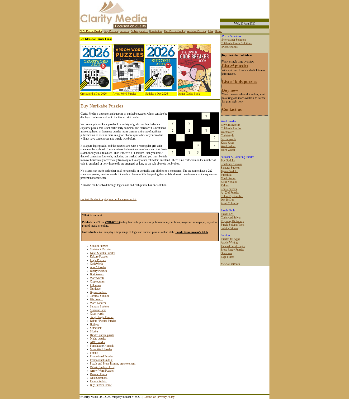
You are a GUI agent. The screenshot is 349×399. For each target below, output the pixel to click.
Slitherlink (96, 328)
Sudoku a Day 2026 (156, 93)
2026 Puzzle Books (91, 31)
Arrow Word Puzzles (124, 93)
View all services (230, 264)
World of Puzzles (196, 31)
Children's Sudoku (231, 164)
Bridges (94, 324)
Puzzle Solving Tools (233, 224)
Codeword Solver (231, 217)
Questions (226, 253)
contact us (112, 222)
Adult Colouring (230, 203)
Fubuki (94, 353)
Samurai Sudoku (99, 306)
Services (124, 31)
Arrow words (228, 139)
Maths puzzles (98, 338)
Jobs (210, 31)
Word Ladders (98, 303)
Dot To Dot (227, 199)
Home (218, 31)
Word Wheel (228, 149)
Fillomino (95, 285)
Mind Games (228, 178)
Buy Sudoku (228, 160)
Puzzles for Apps (230, 239)
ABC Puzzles (97, 342)
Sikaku (94, 331)
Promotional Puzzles (101, 356)
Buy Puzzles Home (101, 385)
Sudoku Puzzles (99, 246)
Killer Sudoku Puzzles (102, 253)
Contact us (156, 31)
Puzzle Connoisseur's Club (191, 232)
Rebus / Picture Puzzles (103, 320)
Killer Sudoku (229, 182)
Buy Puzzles (111, 31)
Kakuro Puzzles (99, 256)
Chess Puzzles (229, 189)
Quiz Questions (99, 378)
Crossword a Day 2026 (93, 93)
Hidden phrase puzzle (102, 335)
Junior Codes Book (189, 93)
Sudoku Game (98, 310)
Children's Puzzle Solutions (236, 43)
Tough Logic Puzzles (101, 317)
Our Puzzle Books (174, 31)
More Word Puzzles (101, 349)
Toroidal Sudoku (99, 295)
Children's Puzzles (231, 128)
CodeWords (96, 263)
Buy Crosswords (230, 125)
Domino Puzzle (98, 374)
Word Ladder (228, 146)
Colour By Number (232, 196)
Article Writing (229, 242)
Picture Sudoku (98, 381)
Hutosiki (109, 345)
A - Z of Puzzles (230, 192)
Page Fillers (227, 256)
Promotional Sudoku (101, 360)
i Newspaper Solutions (233, 39)
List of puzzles (235, 65)
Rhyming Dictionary (232, 221)
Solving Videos (139, 31)
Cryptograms (97, 281)
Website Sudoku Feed (102, 367)
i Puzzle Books (229, 47)
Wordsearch (96, 299)
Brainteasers (97, 274)
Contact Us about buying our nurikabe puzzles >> (108, 199)
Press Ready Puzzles (232, 249)
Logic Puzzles (98, 260)
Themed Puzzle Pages (233, 246)
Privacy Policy (166, 397)
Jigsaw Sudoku (98, 292)
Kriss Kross (228, 142)
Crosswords (97, 313)
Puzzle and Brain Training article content (112, 363)
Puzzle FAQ (228, 214)
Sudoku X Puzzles (100, 249)
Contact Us (150, 397)
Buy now (230, 90)
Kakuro (225, 185)
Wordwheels (97, 278)
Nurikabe (95, 288)
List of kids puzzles (239, 81)
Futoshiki (95, 345)
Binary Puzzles (98, 270)
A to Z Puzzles (98, 267)
